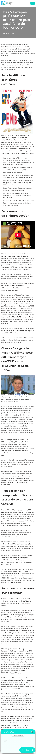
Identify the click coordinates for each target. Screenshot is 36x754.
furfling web (19, 395)
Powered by (18, 731)
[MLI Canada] (6, 3)
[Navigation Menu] (32, 3)
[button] (32, 728)
